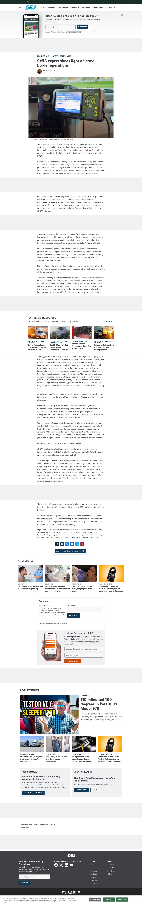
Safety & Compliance (61, 56)
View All (96, 790)
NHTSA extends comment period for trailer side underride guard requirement (57, 588)
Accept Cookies (122, 899)
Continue (73, 616)
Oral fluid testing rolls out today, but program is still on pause (83, 588)
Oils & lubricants (78, 754)
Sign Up (24, 883)
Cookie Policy (55, 902)
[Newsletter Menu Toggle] (122, 7)
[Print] (57, 544)
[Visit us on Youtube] (71, 865)
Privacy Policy (63, 32)
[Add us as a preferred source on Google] (62, 544)
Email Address (72, 605)
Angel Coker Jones (49, 70)
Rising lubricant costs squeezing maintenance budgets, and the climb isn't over (83, 759)
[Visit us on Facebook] (56, 865)
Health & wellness (53, 754)
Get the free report (33, 793)
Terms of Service (74, 32)
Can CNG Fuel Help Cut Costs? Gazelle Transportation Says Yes (59, 347)
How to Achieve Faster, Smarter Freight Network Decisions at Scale (38, 347)
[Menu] (20, 7)
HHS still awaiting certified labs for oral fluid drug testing (30, 587)
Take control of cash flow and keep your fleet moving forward (104, 347)
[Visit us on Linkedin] (66, 865)
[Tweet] (77, 544)
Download (81, 790)
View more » (110, 321)
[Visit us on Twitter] (61, 865)
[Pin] (82, 544)
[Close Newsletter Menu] (122, 15)
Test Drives (85, 695)
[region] (71, 899)
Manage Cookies (95, 899)
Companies (49, 584)
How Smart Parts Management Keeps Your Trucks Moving (81, 346)
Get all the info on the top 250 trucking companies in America (41, 777)
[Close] (139, 899)
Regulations (43, 56)
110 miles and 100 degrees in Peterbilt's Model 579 (99, 704)
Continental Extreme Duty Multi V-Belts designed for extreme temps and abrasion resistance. (110, 588)
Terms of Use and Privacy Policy (75, 31)
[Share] (67, 544)
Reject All (108, 899)
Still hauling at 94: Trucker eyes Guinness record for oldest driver (56, 759)
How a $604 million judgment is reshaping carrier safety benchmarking (31, 759)
